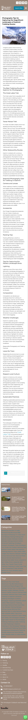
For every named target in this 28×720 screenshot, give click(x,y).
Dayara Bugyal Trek (16, 586)
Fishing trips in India (14, 588)
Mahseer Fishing (10, 607)
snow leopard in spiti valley (16, 615)
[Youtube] (26, 3)
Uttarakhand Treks (11, 568)
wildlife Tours (6, 572)
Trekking (4, 566)
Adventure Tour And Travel (10, 582)
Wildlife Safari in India (13, 634)
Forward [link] (17, 472)
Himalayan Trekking (8, 600)
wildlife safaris (18, 570)
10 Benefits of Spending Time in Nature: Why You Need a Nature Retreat (19, 509)
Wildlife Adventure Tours (9, 632)
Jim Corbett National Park (17, 547)
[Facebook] (20, 3)
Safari (12, 560)
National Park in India (8, 611)
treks (24, 628)
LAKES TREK (21, 551)
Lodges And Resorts (8, 553)
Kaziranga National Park (9, 605)
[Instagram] (17, 3)
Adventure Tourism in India (10, 530)
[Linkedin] (23, 3)
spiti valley (5, 617)
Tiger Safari (5, 619)
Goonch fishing (17, 592)
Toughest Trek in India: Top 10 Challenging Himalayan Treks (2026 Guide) (18, 499)
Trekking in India (13, 566)
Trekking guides (13, 622)
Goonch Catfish (18, 541)
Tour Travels (10, 564)
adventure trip (6, 584)
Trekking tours (17, 628)
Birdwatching (6, 532)
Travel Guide (18, 564)
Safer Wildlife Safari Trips (9, 613)
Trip (24, 566)
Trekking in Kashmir (13, 624)
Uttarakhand (5, 630)
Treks (21, 566)
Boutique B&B (15, 532)
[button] (25, 8)
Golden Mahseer (12, 539)
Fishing (17, 537)
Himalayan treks (13, 545)
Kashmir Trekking (16, 603)
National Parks (20, 555)
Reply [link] (13, 472)
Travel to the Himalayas (17, 619)
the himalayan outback (17, 617)
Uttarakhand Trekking (17, 630)
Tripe (3, 568)
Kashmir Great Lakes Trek (9, 549)
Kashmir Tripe (12, 551)
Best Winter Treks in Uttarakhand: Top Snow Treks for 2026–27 (18, 490)
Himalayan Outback (14, 598)
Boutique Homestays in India (11, 534)
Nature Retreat (6, 558)
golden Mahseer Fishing (16, 590)
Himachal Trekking (7, 543)
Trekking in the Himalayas (10, 626)
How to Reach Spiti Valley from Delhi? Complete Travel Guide (19, 517)
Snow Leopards (14, 562)
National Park (10, 555)
